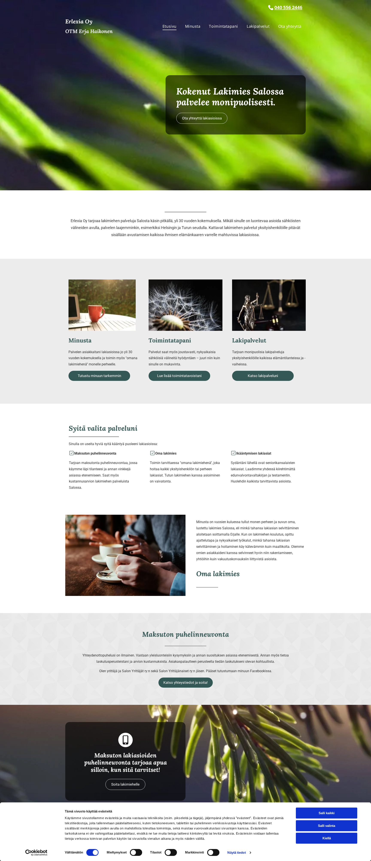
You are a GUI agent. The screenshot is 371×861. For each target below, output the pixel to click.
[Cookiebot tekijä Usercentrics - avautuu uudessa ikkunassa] (36, 852)
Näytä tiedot (236, 852)
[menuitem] (169, 26)
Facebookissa (260, 671)
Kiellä (326, 838)
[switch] (136, 852)
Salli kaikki (327, 813)
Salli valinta (326, 825)
